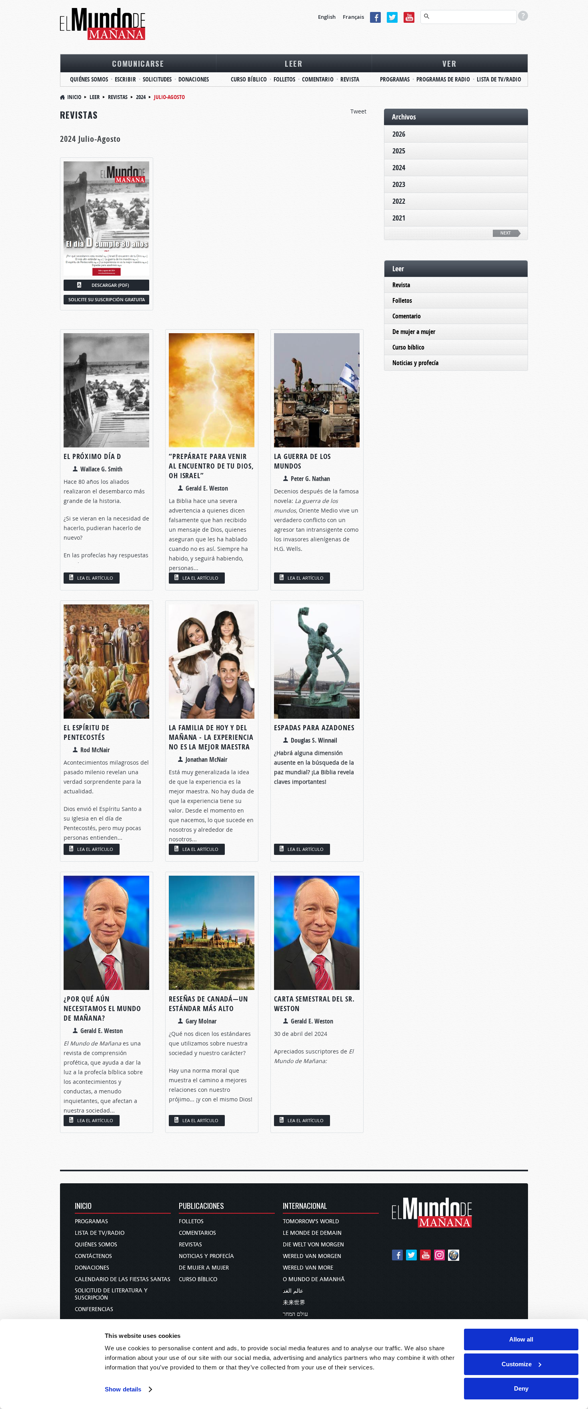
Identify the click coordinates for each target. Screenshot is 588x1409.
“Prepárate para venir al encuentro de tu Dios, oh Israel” (211, 466)
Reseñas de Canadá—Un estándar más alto (208, 1004)
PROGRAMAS (395, 79)
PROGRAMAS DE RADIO (443, 79)
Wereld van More (308, 1267)
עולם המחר (295, 1314)
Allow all (521, 1339)
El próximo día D (92, 456)
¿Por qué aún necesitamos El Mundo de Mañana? (102, 1008)
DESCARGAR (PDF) (110, 285)
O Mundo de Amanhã (314, 1279)
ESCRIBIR (125, 79)
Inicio (74, 97)
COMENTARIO (318, 79)
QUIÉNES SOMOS (89, 79)
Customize (517, 1364)
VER (449, 63)
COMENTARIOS (197, 1233)
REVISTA (349, 79)
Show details (123, 1389)
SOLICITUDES (157, 79)
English (327, 16)
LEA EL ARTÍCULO (95, 578)
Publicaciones (201, 1206)
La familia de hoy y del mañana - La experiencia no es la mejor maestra (211, 737)
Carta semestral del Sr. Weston (314, 1004)
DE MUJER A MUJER (204, 1267)
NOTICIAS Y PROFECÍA (206, 1256)
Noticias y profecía (415, 362)
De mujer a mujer (413, 331)
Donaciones (92, 1267)
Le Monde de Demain (312, 1233)
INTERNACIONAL (305, 1206)
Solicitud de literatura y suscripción (111, 1294)
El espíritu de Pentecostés (87, 732)
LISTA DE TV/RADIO (499, 79)
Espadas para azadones (314, 728)
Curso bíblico (408, 347)
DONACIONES (193, 79)
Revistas (118, 97)
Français (353, 16)
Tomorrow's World (311, 1221)
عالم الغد (293, 1291)
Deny (521, 1388)
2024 (141, 97)
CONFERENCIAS (94, 1309)
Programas (91, 1221)
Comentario (406, 316)
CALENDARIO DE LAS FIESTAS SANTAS (122, 1279)
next (505, 233)
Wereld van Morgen (312, 1256)
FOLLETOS (284, 79)
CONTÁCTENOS (93, 1256)
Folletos (402, 300)
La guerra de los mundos (302, 461)
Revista (401, 284)
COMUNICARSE (138, 63)
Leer (95, 97)
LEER (294, 63)
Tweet (358, 111)
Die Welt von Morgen (313, 1244)
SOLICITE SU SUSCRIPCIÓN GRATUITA (106, 299)
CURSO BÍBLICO (249, 79)
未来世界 (294, 1302)
